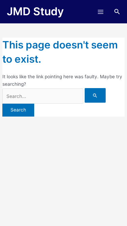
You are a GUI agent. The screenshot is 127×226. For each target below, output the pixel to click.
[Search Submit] (95, 95)
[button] (117, 11)
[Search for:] (54, 96)
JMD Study (35, 11)
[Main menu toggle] (100, 12)
